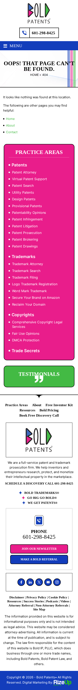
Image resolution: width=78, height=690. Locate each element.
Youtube (48, 582)
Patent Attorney (24, 172)
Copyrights (23, 314)
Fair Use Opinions (25, 333)
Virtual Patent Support (29, 179)
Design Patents (24, 199)
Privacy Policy (36, 597)
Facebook (21, 582)
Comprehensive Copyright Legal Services (37, 324)
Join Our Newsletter (39, 548)
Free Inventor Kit (59, 405)
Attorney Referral (21, 605)
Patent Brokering (25, 239)
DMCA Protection (26, 340)
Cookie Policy (57, 597)
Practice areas (16, 405)
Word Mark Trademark (29, 291)
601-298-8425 (43, 33)
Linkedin (30, 582)
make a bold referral (39, 559)
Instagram (57, 582)
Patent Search (23, 185)
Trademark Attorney (27, 264)
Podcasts (52, 601)
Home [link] (10, 119)
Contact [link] (11, 132)
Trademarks (23, 256)
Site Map (39, 609)
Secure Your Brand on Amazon (36, 297)
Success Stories (34, 601)
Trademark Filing (25, 277)
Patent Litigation (25, 226)
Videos (64, 601)
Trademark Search (26, 271)
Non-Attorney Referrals (52, 605)
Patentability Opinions (29, 212)
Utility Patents (23, 192)
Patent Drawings (25, 246)
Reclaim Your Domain (28, 304)
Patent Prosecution (27, 233)
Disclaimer (16, 597)
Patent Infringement (27, 219)
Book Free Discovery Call (39, 415)
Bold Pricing (49, 410)
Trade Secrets (26, 350)
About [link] (10, 125)
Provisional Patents (27, 206)
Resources (27, 410)
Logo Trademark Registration (34, 284)
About (36, 405)
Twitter (39, 582)
